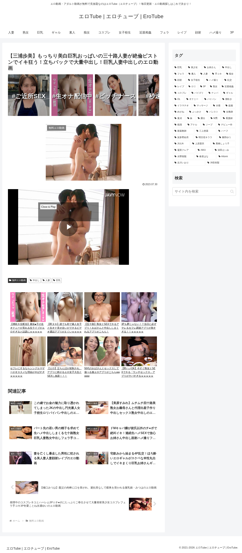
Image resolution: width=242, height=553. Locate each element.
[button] (232, 191)
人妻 (47, 280)
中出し (36, 280)
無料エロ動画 (19, 280)
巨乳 (58, 280)
